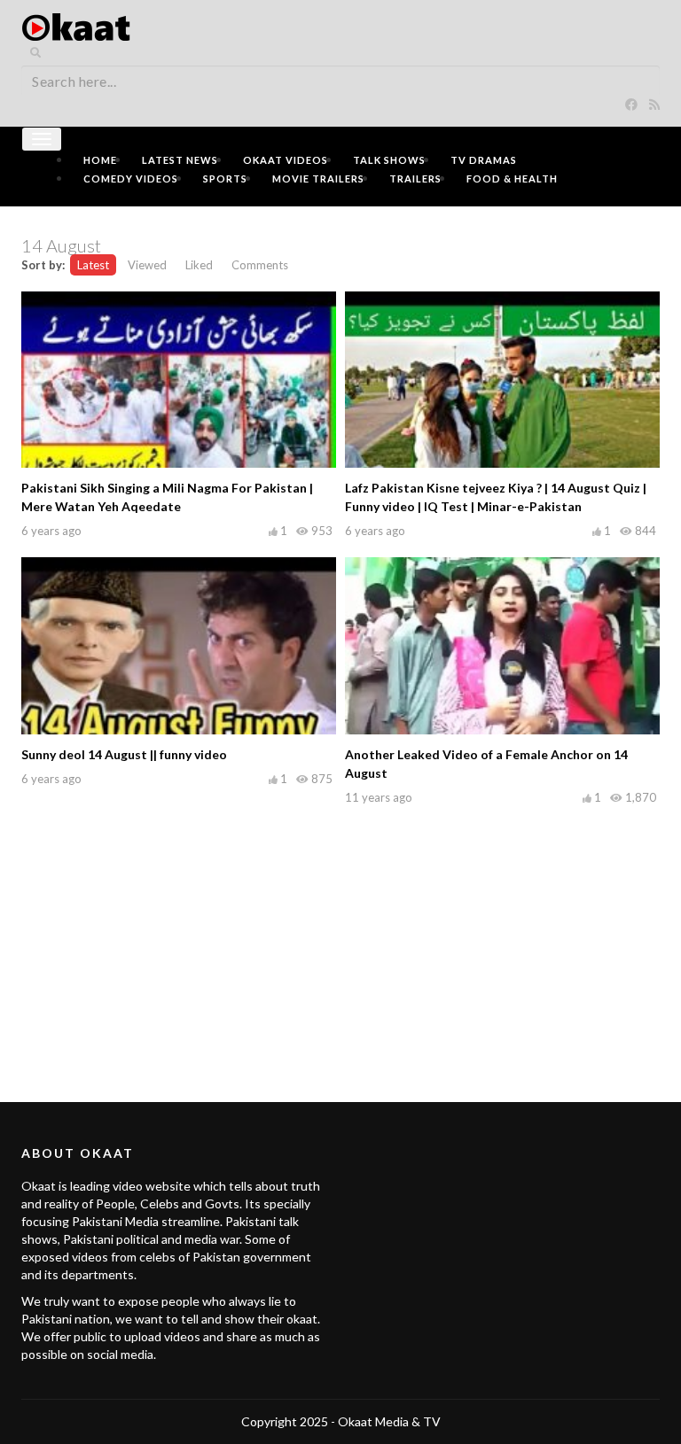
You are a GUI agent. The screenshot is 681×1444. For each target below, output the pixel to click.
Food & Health (512, 178)
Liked (199, 265)
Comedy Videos (130, 178)
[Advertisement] (340, 933)
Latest (93, 265)
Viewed (147, 265)
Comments (259, 265)
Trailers (415, 178)
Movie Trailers (318, 178)
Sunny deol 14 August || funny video (124, 754)
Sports (225, 178)
